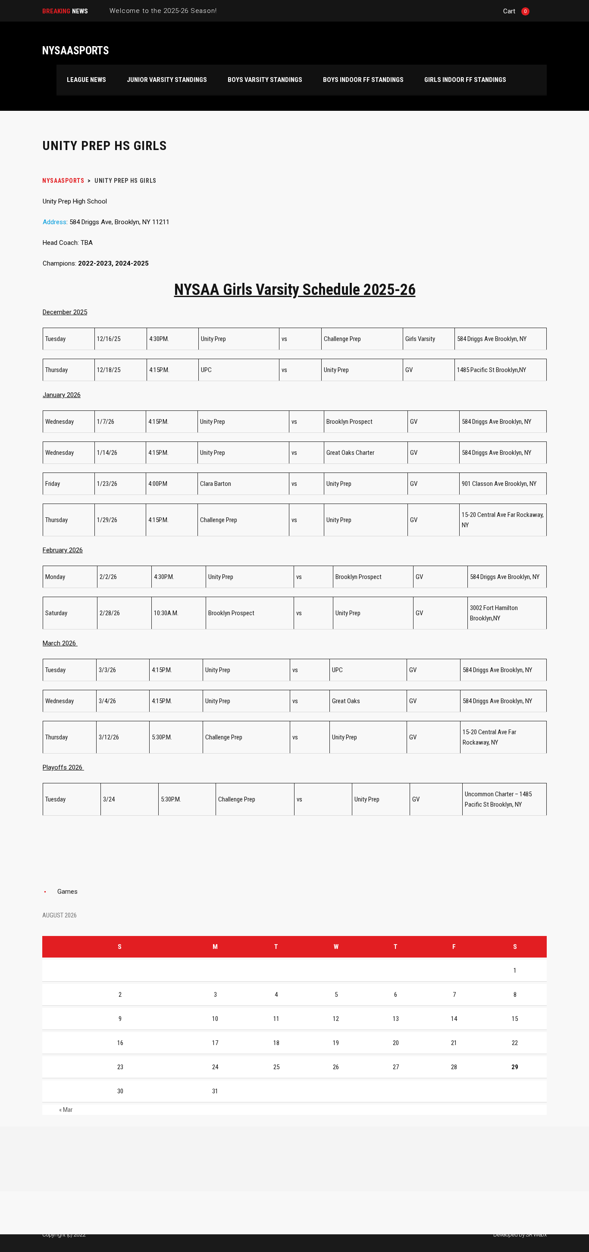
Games (67, 891)
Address (54, 222)
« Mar (65, 1110)
